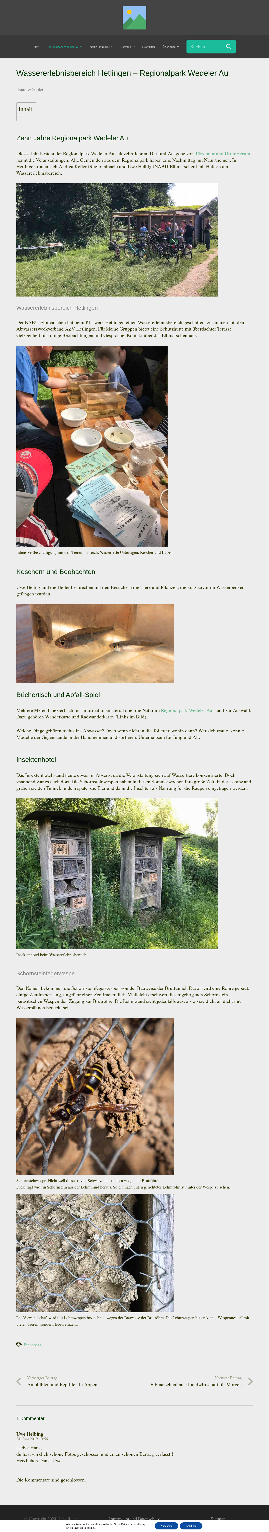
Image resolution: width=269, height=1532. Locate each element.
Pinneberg (33, 1344)
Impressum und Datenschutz (134, 1518)
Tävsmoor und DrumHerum (222, 153)
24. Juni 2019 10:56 (32, 1438)
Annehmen (166, 1526)
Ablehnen (191, 1526)
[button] (81, 46)
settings (91, 1527)
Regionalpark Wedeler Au (186, 710)
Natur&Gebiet (30, 89)
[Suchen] (229, 46)
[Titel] (134, 17)
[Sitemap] (218, 1518)
